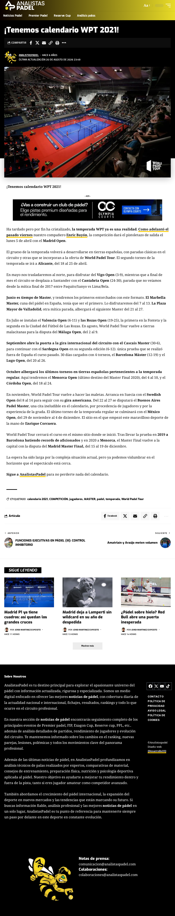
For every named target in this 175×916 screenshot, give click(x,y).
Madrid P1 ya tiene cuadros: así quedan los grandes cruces (25, 617)
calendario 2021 (37, 499)
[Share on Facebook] (31, 42)
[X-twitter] (156, 686)
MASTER (89, 499)
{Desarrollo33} (157, 751)
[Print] (57, 42)
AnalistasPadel (29, 55)
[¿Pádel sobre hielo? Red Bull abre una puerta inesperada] (146, 592)
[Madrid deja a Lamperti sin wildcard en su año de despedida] (87, 592)
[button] (146, 5)
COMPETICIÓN (58, 499)
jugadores (76, 499)
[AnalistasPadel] (24, 5)
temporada (113, 499)
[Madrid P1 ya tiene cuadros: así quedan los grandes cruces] (29, 592)
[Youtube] (162, 686)
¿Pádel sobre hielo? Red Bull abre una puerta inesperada (143, 617)
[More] (64, 42)
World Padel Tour (132, 499)
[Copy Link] (51, 42)
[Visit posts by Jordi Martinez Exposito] (6, 629)
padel (100, 499)
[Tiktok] (168, 686)
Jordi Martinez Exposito (28, 629)
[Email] (44, 42)
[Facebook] (150, 686)
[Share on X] (37, 42)
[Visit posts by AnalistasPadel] (10, 57)
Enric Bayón (76, 235)
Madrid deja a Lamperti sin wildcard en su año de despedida (87, 617)
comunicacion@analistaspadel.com (107, 864)
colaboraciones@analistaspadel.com (108, 874)
